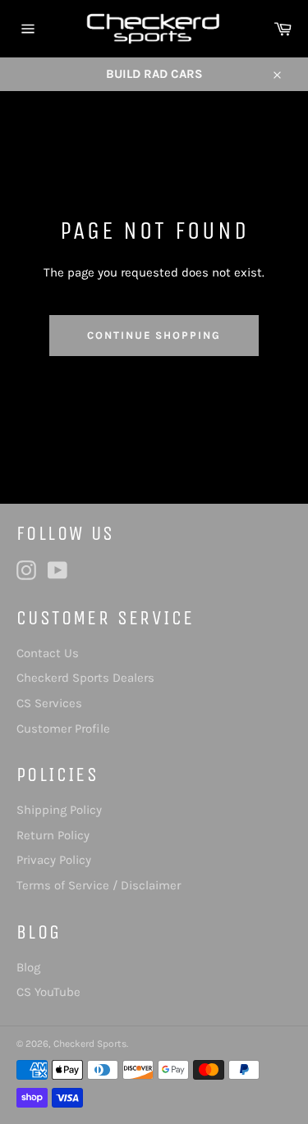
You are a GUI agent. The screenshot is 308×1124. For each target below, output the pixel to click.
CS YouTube (48, 992)
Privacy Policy (53, 859)
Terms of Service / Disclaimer (98, 885)
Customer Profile (63, 728)
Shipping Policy (59, 809)
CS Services (49, 703)
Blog (28, 967)
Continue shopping (154, 335)
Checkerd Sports (89, 1043)
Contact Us (47, 653)
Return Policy (53, 835)
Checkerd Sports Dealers (85, 677)
